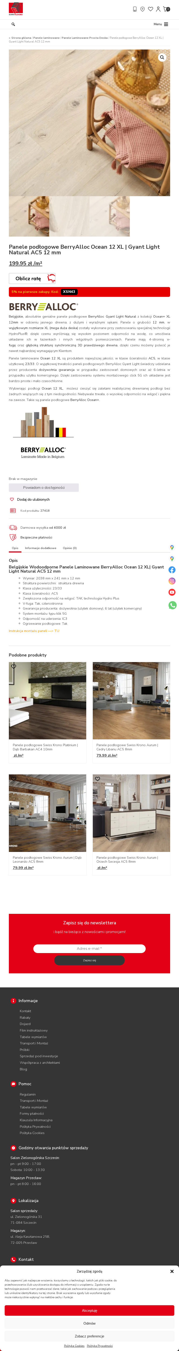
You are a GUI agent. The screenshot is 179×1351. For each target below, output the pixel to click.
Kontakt (25, 1011)
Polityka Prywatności (100, 1346)
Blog (23, 1069)
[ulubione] (150, 9)
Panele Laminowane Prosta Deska (85, 38)
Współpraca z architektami (40, 1062)
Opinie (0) (70, 548)
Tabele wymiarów (33, 1037)
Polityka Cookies (74, 1346)
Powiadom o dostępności (44, 487)
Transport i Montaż (34, 1043)
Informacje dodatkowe (40, 548)
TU (56, 630)
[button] (172, 1271)
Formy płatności (32, 1113)
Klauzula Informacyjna (36, 1120)
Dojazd (25, 1023)
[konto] (158, 9)
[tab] (15, 549)
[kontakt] (135, 9)
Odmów (89, 1323)
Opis (15, 548)
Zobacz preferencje (89, 1336)
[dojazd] (143, 9)
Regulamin (28, 1094)
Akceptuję (89, 1310)
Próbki (24, 1049)
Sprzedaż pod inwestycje (39, 1056)
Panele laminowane (46, 38)
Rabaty (25, 1017)
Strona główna (21, 38)
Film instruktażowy (34, 1030)
